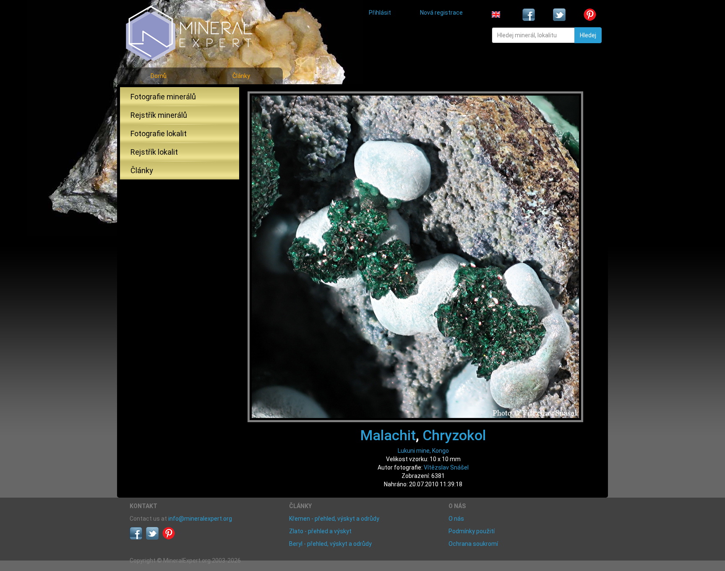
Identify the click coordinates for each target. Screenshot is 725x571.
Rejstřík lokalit (154, 152)
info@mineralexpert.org (200, 518)
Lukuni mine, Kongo (423, 450)
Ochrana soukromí (473, 543)
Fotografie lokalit (158, 133)
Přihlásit (380, 12)
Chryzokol (454, 435)
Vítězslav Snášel (446, 467)
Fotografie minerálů (163, 96)
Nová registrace (441, 12)
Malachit (388, 435)
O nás (456, 518)
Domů (159, 76)
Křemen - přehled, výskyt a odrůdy (334, 518)
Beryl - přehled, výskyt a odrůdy (330, 543)
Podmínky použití (472, 531)
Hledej (588, 35)
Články (241, 76)
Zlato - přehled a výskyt (320, 531)
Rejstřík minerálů (158, 115)
